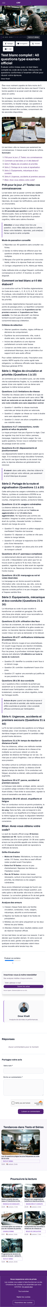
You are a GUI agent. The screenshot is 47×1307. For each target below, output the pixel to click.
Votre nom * (8, 1066)
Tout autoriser (23, 1291)
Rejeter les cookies (23, 1297)
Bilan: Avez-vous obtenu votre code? (19, 180)
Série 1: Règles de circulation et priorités (21, 164)
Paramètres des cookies (23, 1302)
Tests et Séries (33, 37)
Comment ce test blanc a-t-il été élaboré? (21, 161)
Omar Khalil (5, 79)
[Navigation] (3, 2)
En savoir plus (27, 1287)
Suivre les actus (23, 986)
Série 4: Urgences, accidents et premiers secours (24, 176)
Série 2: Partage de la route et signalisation (22, 167)
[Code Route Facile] (23, 3)
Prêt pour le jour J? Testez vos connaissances (23, 157)
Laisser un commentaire (30, 1111)
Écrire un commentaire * (13, 1077)
